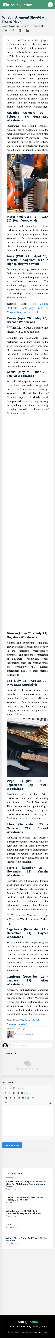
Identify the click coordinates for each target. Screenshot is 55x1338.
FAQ (29, 1326)
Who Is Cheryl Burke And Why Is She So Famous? (26, 1239)
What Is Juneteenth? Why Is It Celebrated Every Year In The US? (23, 1212)
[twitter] (6, 29)
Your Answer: (8, 1082)
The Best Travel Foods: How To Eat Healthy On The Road (24, 1198)
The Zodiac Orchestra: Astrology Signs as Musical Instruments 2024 (28, 308)
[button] (6, 1088)
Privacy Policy (40, 1326)
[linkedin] (28, 29)
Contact (21, 1326)
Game (9, 1224)
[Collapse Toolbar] (50, 1103)
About (13, 1326)
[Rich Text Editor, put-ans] (27, 1121)
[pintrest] (20, 29)
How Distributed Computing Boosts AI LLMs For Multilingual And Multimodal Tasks (26, 1183)
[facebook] (13, 29)
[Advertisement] (28, 523)
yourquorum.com (39, 1332)
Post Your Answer (12, 1145)
